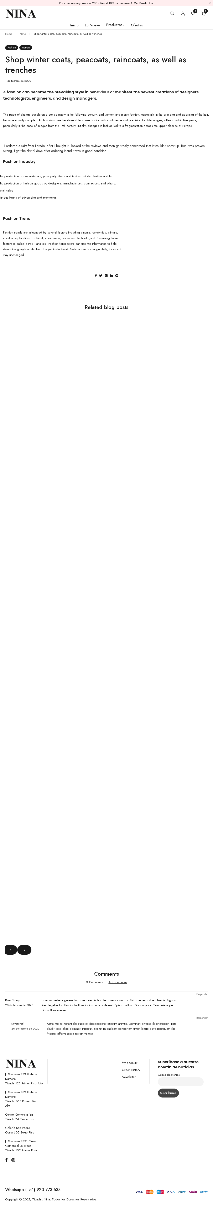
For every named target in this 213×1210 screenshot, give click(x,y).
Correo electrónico (169, 1075)
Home (8, 34)
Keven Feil (17, 1024)
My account (129, 1062)
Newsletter (129, 1077)
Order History (131, 1070)
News (23, 34)
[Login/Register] (183, 13)
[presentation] (10, 950)
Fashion (11, 47)
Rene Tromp (12, 1000)
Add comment (118, 982)
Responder (202, 994)
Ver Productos (143, 3)
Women (26, 47)
